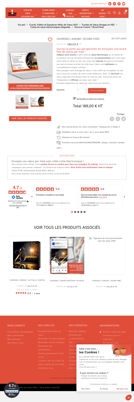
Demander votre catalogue (51, 342)
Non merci (85, 389)
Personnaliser (97, 91)
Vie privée (74, 378)
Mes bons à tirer (15, 343)
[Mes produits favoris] (114, 13)
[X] (118, 119)
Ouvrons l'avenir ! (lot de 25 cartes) (27, 280)
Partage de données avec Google (94, 376)
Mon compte (16, 326)
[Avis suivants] (124, 197)
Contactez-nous (45, 368)
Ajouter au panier (27, 259)
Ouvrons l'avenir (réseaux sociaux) (67, 281)
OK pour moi (122, 389)
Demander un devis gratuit (51, 339)
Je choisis (104, 389)
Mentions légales (77, 331)
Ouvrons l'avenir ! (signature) (106, 281)
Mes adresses (14, 339)
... (30, 119)
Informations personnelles (20, 332)
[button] (128, 397)
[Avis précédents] (32, 197)
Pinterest (123, 119)
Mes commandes (15, 336)
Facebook (112, 119)
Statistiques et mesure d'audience (94, 378)
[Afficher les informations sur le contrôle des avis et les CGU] (28, 201)
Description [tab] (67, 156)
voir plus (103, 197)
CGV (71, 342)
